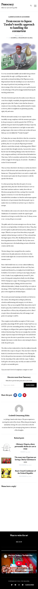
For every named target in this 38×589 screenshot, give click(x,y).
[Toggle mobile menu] (35, 5)
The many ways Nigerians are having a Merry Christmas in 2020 (25, 459)
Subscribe (30, 385)
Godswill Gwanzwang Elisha (22, 38)
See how (19, 542)
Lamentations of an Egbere (19, 16)
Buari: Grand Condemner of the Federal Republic (25, 472)
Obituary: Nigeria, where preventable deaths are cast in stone (25, 446)
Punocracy (7, 4)
